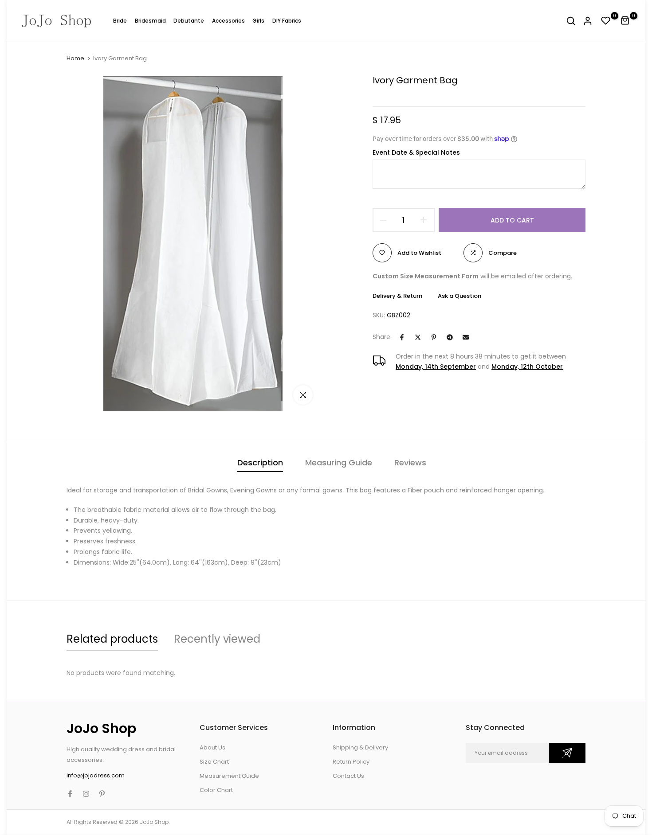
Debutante (188, 20)
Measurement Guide (229, 776)
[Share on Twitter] (417, 337)
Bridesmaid (150, 20)
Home (75, 58)
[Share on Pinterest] (433, 337)
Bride (120, 20)
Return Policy (351, 761)
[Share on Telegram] (449, 337)
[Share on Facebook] (401, 337)
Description (260, 462)
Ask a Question (459, 296)
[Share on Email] (465, 337)
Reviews (410, 462)
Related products (112, 639)
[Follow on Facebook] (70, 793)
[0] (606, 21)
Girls (258, 20)
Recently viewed (217, 639)
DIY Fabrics (286, 20)
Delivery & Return (397, 296)
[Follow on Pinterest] (102, 793)
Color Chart (216, 790)
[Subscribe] (567, 753)
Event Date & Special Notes (416, 152)
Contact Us (348, 776)
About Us (212, 747)
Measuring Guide (338, 462)
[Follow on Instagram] (86, 793)
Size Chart (214, 761)
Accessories (228, 20)
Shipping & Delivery (360, 747)
